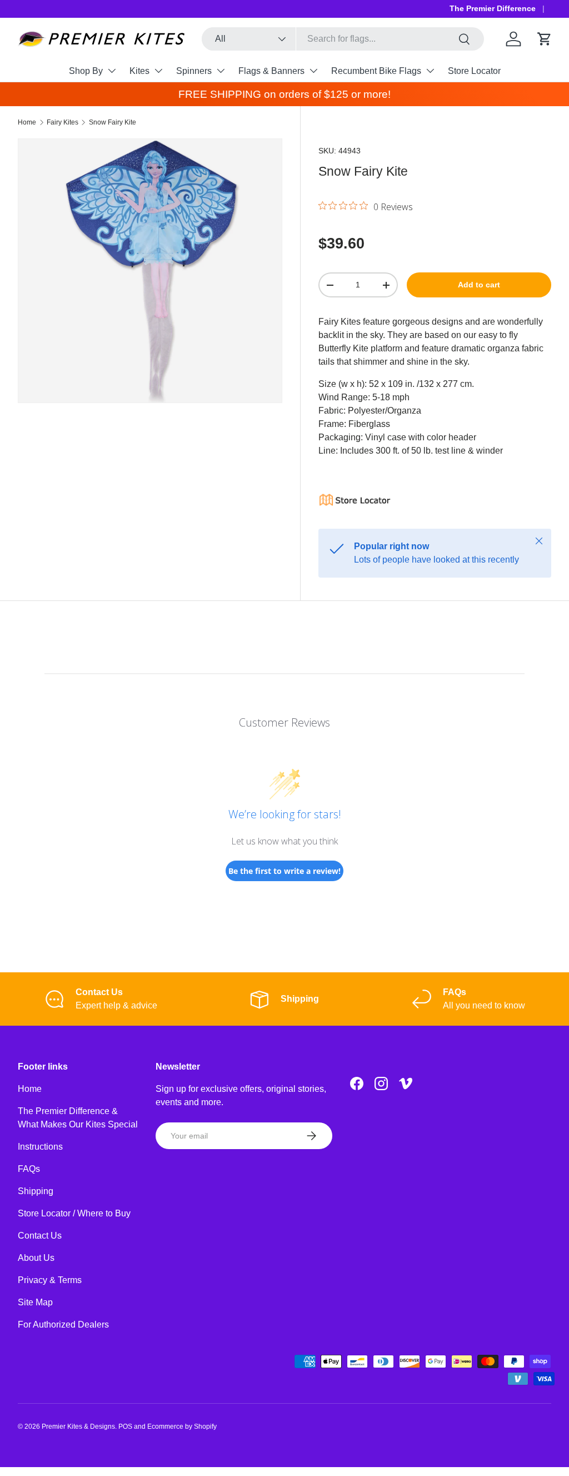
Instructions (40, 1146)
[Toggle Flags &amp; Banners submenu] (313, 70)
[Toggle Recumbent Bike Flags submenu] (430, 70)
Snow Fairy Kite (112, 122)
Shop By (86, 71)
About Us (36, 1258)
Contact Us (40, 1235)
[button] (544, 39)
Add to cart (479, 284)
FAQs (29, 1169)
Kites (139, 71)
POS (125, 1426)
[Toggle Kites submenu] (158, 70)
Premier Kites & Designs (78, 1426)
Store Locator (474, 71)
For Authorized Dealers (63, 1324)
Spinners (194, 71)
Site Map (35, 1302)
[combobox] (343, 39)
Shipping (35, 1191)
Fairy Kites (62, 122)
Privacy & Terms (50, 1280)
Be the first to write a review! (284, 871)
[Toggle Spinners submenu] (220, 70)
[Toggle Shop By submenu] (111, 70)
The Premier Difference (493, 8)
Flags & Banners (271, 71)
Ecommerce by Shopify (182, 1426)
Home (27, 122)
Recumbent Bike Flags (376, 71)
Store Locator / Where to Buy (74, 1213)
